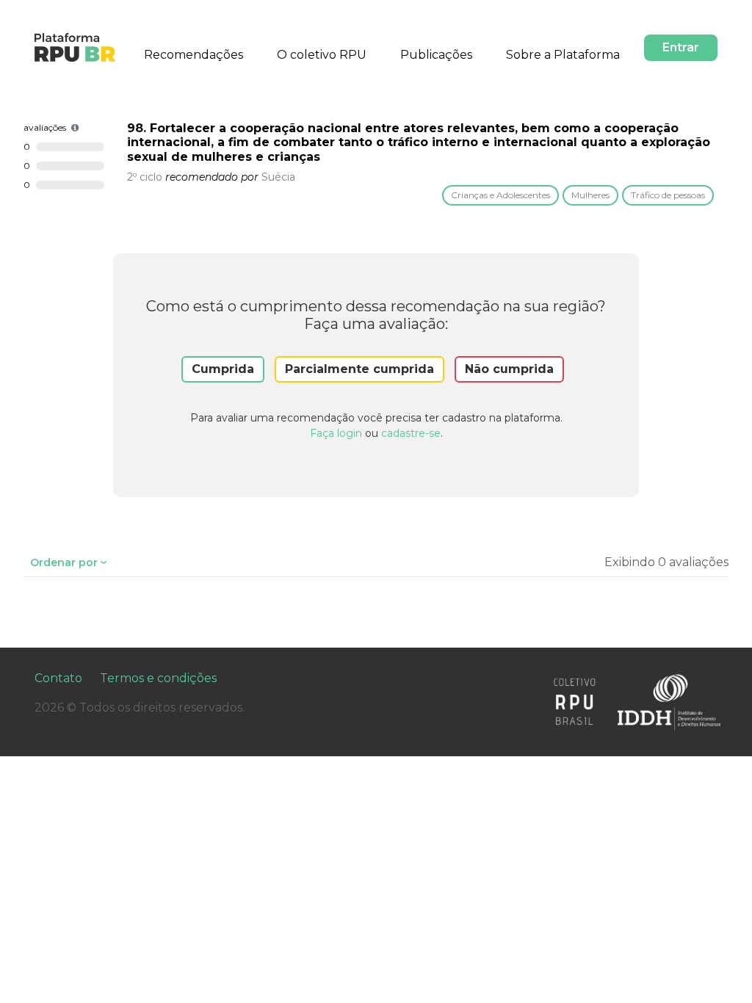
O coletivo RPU (321, 55)
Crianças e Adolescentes (500, 194)
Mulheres (590, 194)
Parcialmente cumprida (359, 369)
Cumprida (223, 369)
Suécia (278, 177)
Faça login (336, 433)
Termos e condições (158, 678)
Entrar (680, 47)
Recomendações (193, 55)
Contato (58, 678)
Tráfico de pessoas (668, 194)
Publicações (436, 55)
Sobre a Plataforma (563, 55)
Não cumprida (509, 369)
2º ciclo (144, 177)
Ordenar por (64, 562)
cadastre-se (411, 433)
